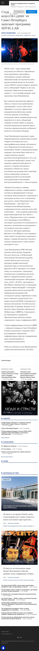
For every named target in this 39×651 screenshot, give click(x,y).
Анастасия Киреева (13, 523)
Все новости (5, 437)
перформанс (27, 35)
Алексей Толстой (13, 580)
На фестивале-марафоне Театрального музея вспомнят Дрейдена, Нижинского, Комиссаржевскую (19, 603)
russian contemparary (8, 35)
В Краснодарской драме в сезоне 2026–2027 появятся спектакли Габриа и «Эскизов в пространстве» (16, 432)
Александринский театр (15, 526)
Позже (23, 11)
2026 (5, 526)
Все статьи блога (7, 457)
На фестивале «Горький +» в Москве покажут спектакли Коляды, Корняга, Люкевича (16, 423)
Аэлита (21, 580)
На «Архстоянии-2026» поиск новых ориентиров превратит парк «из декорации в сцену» (17, 586)
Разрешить (33, 11)
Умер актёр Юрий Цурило (9, 428)
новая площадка (27, 526)
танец (33, 35)
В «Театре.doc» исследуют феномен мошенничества (18, 594)
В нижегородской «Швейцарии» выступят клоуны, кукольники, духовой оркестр (18, 617)
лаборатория (19, 35)
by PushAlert (14, 13)
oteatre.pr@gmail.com (7, 633)
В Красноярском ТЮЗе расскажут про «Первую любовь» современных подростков (17, 613)
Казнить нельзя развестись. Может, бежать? (16, 452)
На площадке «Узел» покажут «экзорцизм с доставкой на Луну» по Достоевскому (19, 590)
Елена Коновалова (8, 33)
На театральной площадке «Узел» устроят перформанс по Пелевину (15, 609)
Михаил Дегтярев (29, 580)
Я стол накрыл (6, 449)
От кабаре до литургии (8, 446)
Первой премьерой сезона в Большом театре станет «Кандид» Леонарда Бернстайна (9, 374)
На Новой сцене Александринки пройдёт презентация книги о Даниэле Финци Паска (28, 374)
